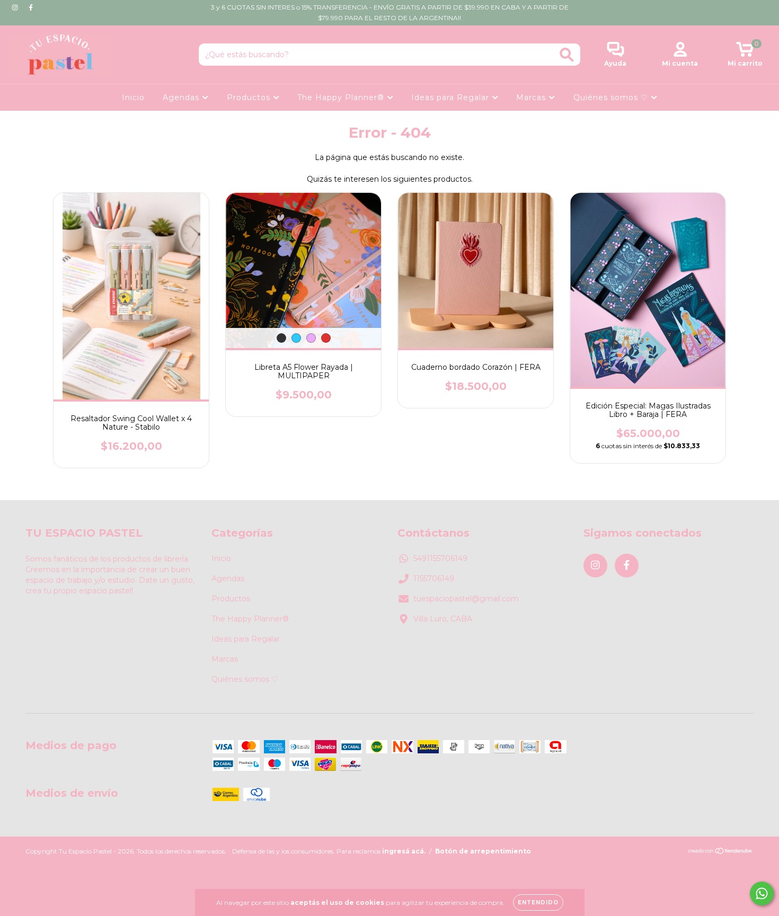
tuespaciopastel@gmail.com (466, 598)
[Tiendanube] (720, 852)
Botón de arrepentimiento (483, 851)
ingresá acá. (404, 851)
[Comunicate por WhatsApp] (762, 893)
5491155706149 (440, 558)
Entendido (538, 902)
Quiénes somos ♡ (612, 97)
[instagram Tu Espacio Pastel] (16, 7)
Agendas (182, 97)
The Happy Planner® (342, 97)
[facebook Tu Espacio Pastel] (31, 7)
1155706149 (433, 578)
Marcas (532, 97)
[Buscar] (566, 54)
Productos (250, 97)
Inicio (133, 97)
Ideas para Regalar (451, 97)
